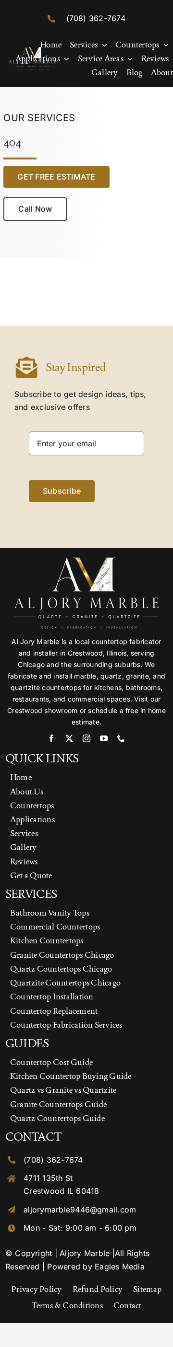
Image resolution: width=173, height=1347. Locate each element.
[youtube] (104, 738)
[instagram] (86, 738)
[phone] (121, 738)
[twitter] (69, 738)
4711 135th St (48, 1178)
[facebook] (51, 738)
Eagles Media (120, 1266)
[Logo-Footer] (32, 51)
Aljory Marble (85, 1253)
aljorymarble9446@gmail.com (80, 1209)
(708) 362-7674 (95, 18)
